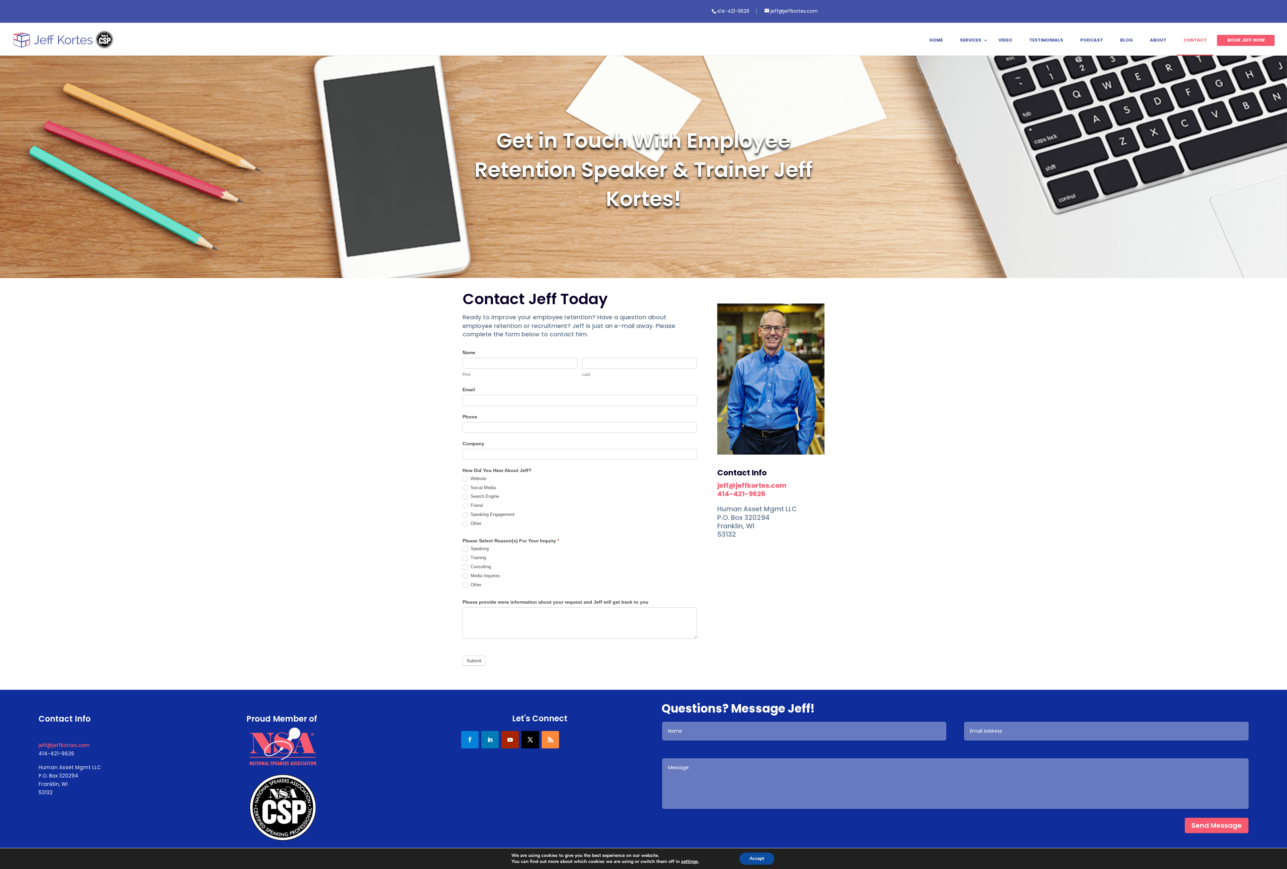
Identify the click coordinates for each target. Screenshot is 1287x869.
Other (475, 523)
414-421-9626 (741, 493)
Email (469, 389)
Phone (470, 416)
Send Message (1216, 825)
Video (1005, 40)
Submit (474, 660)
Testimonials (1046, 40)
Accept (756, 858)
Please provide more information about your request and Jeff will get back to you (556, 602)
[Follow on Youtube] (510, 739)
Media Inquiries (484, 575)
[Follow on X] (530, 739)
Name (469, 352)
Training (477, 557)
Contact (1195, 40)
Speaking (479, 548)
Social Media (482, 487)
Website (477, 478)
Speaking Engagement (491, 514)
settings (689, 862)
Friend (476, 505)
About (1158, 40)
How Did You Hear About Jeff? (497, 470)
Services (970, 40)
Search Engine (484, 496)
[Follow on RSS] (550, 739)
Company (473, 443)
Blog (1126, 40)
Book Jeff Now (1246, 40)
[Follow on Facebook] (470, 739)
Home (936, 40)
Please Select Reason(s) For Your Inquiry (511, 540)
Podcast (1091, 40)
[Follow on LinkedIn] (490, 739)
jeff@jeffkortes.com (752, 485)
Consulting (480, 566)
